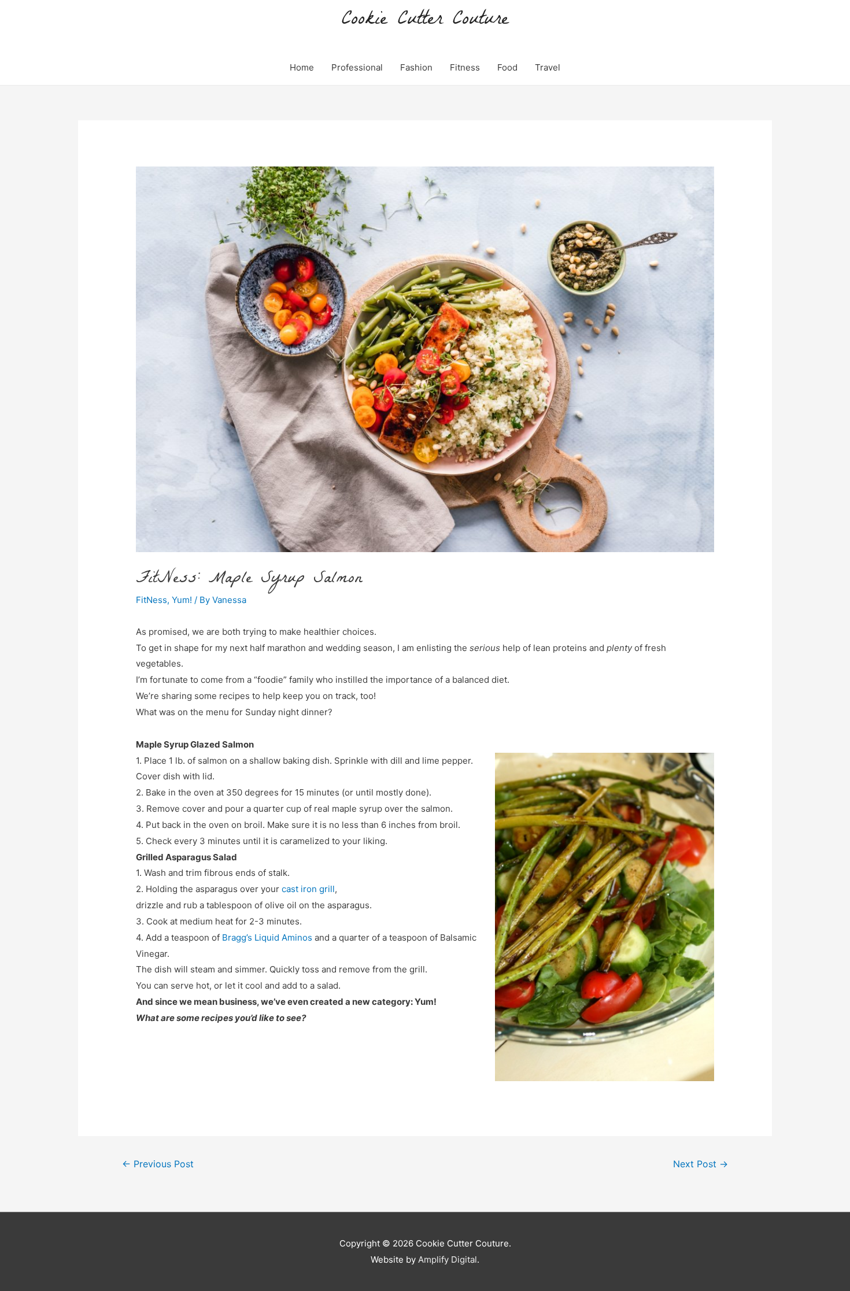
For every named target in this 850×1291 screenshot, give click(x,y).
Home (302, 67)
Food (507, 67)
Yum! (182, 599)
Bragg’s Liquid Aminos (267, 937)
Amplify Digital (447, 1259)
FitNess (151, 599)
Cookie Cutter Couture (425, 20)
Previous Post (158, 1164)
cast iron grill (308, 888)
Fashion (416, 67)
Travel (547, 67)
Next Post (700, 1164)
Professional (357, 67)
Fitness (465, 67)
